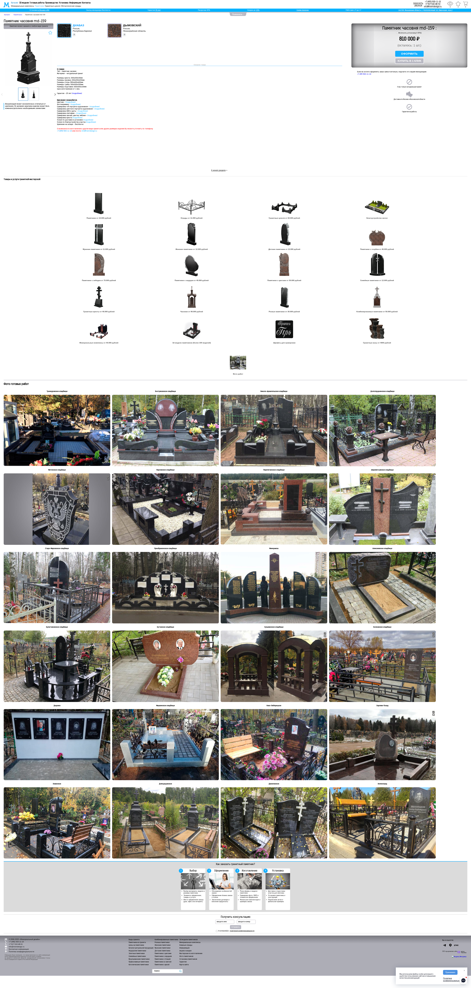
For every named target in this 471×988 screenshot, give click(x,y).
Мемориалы (274, 548)
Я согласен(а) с (236, 931)
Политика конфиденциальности (21, 952)
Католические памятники (139, 965)
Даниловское (274, 784)
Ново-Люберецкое (274, 706)
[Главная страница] (5, 4)
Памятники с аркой (162, 965)
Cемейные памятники (137, 956)
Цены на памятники (136, 945)
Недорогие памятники (137, 951)
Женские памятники (162, 945)
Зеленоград (382, 784)
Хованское (57, 784)
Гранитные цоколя (52, 6)
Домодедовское (165, 784)
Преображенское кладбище (165, 548)
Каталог (14, 3)
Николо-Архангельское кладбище (273, 391)
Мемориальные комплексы (22, 6)
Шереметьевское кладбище (382, 470)
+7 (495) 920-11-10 (433, 2)
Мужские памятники (162, 948)
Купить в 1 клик (409, 60)
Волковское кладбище (382, 627)
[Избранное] (458, 3)
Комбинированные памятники (166, 939)
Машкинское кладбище (165, 706)
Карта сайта (184, 965)
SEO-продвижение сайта (449, 951)
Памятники (39, 6)
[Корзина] (465, 3)
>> (219, 170)
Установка (63, 3)
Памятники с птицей (162, 959)
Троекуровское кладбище (57, 391)
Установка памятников (188, 959)
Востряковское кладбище (165, 391)
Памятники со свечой (163, 962)
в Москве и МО (43, 10)
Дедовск (57, 706)
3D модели (24, 3)
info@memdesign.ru (433, 7)
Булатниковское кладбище (57, 627)
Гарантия (183, 962)
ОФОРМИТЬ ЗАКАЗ (409, 54)
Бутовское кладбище (165, 627)
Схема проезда (303, 10)
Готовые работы (37, 3)
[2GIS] (456, 945)
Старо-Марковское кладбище (57, 548)
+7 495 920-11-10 (364, 74)
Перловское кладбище (165, 470)
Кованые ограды (185, 945)
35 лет (158, 10)
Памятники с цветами (163, 953)
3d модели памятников (188, 939)
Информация (75, 3)
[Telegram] (444, 945)
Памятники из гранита (137, 942)
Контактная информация (19, 949)
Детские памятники (162, 951)
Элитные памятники (137, 953)
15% (257, 10)
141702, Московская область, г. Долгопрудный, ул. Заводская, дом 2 (425, 10)
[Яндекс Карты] (450, 945)
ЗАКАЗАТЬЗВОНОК (418, 4)
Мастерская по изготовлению (190, 953)
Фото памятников (186, 956)
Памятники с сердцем (163, 956)
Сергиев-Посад (382, 706)
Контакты (86, 3)
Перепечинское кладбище (274, 470)
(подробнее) (77, 93)
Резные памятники (162, 942)
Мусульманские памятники (139, 959)
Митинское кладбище (57, 470)
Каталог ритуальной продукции (141, 948)
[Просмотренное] (450, 3)
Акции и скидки (185, 951)
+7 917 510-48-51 (432, 4)
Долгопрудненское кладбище (382, 391)
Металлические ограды (71, 6)
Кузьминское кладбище (273, 627)
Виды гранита (134, 939)
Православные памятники (139, 962)
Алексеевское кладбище (382, 548)
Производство (51, 3)
